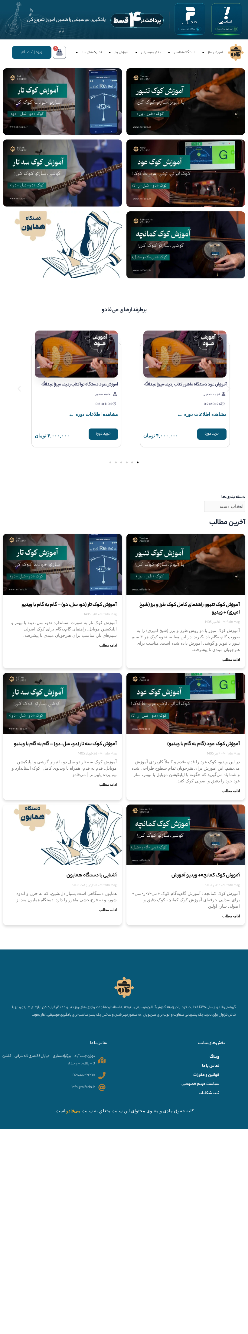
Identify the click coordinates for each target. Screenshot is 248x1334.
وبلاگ (214, 1057)
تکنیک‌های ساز (92, 52)
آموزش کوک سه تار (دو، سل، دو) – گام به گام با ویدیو (65, 744)
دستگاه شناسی (184, 52)
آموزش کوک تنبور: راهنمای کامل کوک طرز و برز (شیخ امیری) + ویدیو (189, 609)
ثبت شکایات (209, 1093)
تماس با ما (210, 1066)
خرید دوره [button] (211, 434)
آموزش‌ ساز (215, 52)
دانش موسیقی (151, 52)
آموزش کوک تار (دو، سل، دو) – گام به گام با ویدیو (69, 605)
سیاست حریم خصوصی (200, 1084)
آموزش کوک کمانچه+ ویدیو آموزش (205, 876)
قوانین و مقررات (206, 1075)
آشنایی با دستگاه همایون (92, 876)
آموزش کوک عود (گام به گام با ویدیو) (203, 744)
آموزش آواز (121, 52)
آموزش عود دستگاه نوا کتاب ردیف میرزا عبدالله (79, 384)
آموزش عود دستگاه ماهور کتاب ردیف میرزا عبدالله (185, 384)
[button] (19, 389)
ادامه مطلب (231, 659)
